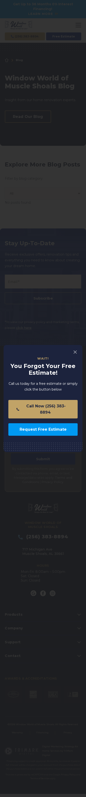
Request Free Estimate (43, 429)
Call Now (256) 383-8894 (45, 409)
